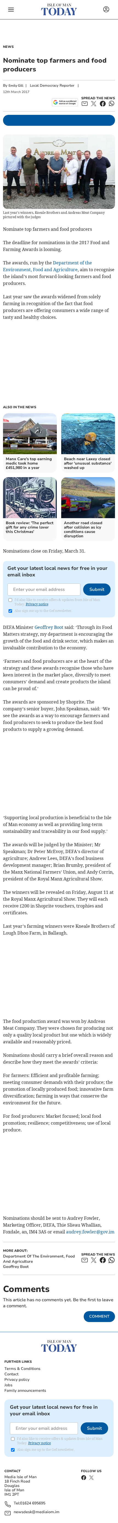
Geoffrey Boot (49, 627)
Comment (99, 1316)
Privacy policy (16, 1379)
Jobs (8, 1385)
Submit (96, 590)
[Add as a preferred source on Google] (65, 102)
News (8, 47)
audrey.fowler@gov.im (90, 1232)
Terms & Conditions (22, 1368)
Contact (11, 1374)
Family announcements (25, 1390)
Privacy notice (37, 604)
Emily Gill (16, 85)
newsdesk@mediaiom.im (37, 1512)
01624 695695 (32, 1503)
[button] (11, 9)
